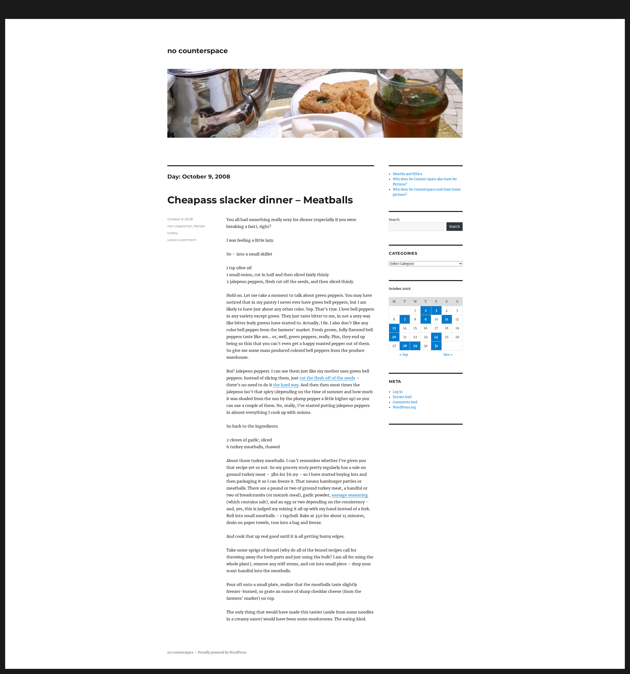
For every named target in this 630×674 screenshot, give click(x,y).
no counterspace (197, 50)
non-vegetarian (179, 226)
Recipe (199, 226)
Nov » (448, 355)
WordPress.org (404, 407)
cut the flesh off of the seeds (327, 377)
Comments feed (405, 402)
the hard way (286, 384)
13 (394, 328)
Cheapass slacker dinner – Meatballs (260, 200)
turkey (172, 233)
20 (394, 337)
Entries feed (402, 397)
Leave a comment (181, 240)
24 (436, 337)
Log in (398, 392)
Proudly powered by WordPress (222, 652)
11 (446, 319)
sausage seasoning (349, 495)
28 (405, 346)
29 (415, 346)
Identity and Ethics (407, 174)
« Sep (403, 355)
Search (394, 220)
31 (436, 346)
